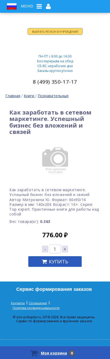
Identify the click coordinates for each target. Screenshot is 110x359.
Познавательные (53, 95)
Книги (29, 95)
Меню (27, 6)
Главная (12, 95)
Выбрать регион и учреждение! (55, 32)
